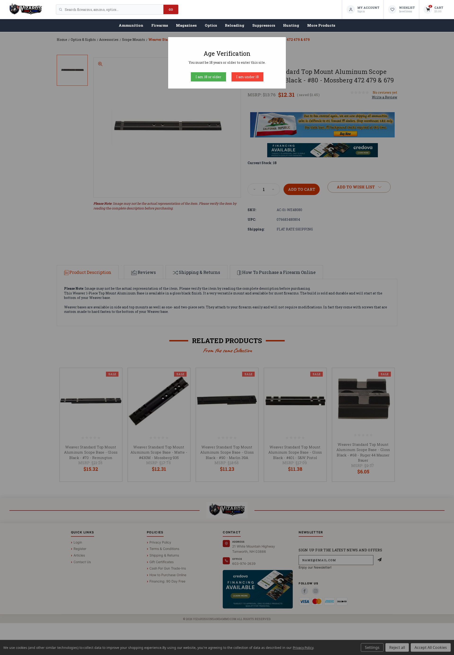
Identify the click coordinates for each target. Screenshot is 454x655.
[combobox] (114, 9)
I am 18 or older (208, 77)
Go (171, 9)
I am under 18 (247, 77)
